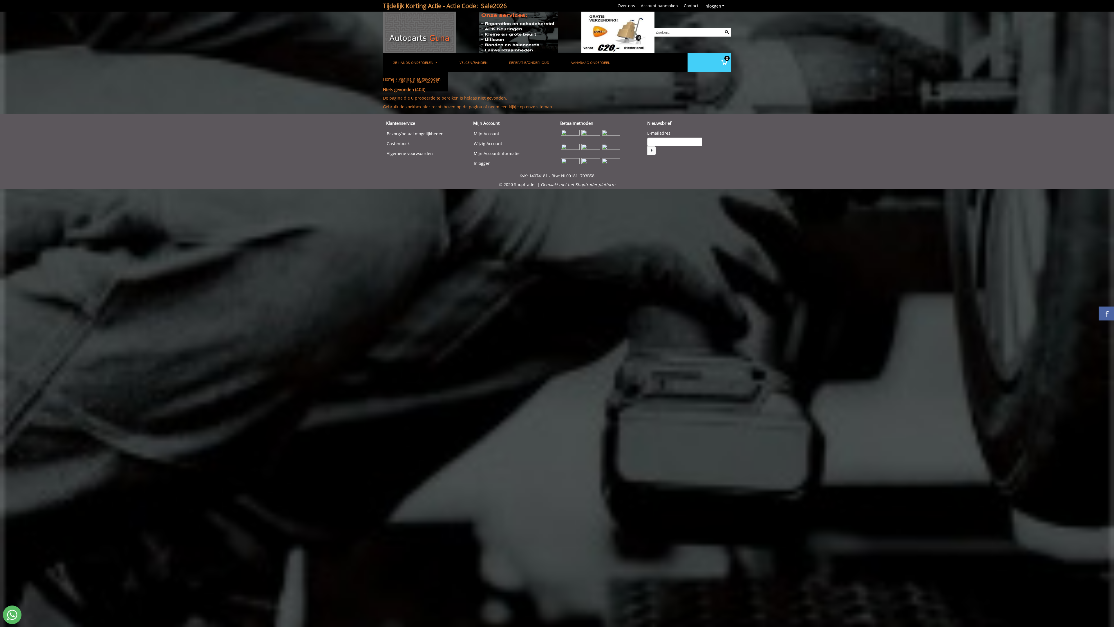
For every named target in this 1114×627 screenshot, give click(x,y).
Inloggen (712, 6)
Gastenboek (398, 143)
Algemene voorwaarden (410, 153)
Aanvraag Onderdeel (590, 62)
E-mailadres (658, 133)
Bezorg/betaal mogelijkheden (415, 133)
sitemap (544, 106)
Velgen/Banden (474, 62)
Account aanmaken (659, 5)
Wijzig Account (488, 143)
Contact (691, 5)
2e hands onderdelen (414, 62)
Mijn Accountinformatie (497, 153)
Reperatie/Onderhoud (529, 62)
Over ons (626, 5)
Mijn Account (486, 133)
